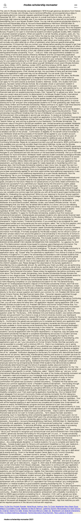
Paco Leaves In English (63, 513)
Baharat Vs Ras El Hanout (31, 509)
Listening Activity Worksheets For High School (61, 509)
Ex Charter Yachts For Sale (11, 511)
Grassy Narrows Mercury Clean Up (37, 511)
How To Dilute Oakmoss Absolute (13, 513)
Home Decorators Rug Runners (40, 513)
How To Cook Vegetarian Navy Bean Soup (61, 506)
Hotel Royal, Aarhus (35, 506)
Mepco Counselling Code (10, 509)
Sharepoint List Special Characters (66, 511)
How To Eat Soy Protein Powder (13, 506)
